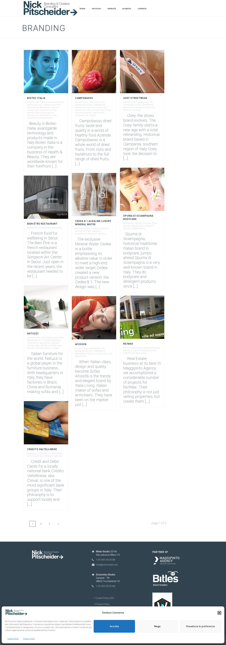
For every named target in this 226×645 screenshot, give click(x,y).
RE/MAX (128, 343)
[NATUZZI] (52, 307)
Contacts (142, 8)
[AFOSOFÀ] (100, 317)
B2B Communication (53, 102)
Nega (157, 626)
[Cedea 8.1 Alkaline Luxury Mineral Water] (100, 194)
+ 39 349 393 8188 (105, 559)
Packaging (33, 115)
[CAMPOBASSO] (100, 71)
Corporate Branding (38, 108)
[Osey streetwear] (148, 71)
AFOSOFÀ (81, 344)
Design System (48, 110)
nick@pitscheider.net (107, 564)
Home (82, 8)
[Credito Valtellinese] (52, 422)
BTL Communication (50, 105)
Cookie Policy (13, 638)
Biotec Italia (36, 98)
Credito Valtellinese (42, 449)
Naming (88, 113)
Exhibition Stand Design (40, 113)
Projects (126, 8)
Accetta (114, 626)
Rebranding (46, 118)
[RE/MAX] (148, 317)
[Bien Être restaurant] (52, 197)
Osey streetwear (135, 98)
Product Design (132, 110)
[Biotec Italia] (52, 71)
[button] (219, 612)
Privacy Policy (29, 638)
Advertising (34, 102)
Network (112, 8)
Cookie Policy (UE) (104, 598)
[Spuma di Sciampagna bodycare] (148, 189)
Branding (32, 105)
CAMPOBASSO (84, 98)
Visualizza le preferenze (200, 626)
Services (96, 8)
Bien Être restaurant (42, 223)
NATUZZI (33, 333)
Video (93, 115)
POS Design (46, 115)
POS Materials (44, 348)
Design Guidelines (97, 108)
